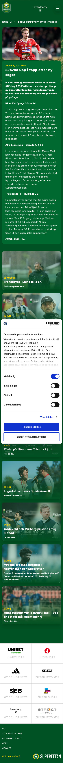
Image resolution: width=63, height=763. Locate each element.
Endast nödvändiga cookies (31, 436)
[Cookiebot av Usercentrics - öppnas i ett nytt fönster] (46, 324)
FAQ (4, 729)
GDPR (5, 743)
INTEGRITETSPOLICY (12, 738)
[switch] (55, 385)
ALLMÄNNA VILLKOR (12, 733)
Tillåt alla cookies (31, 427)
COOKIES (6, 748)
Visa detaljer (47, 417)
